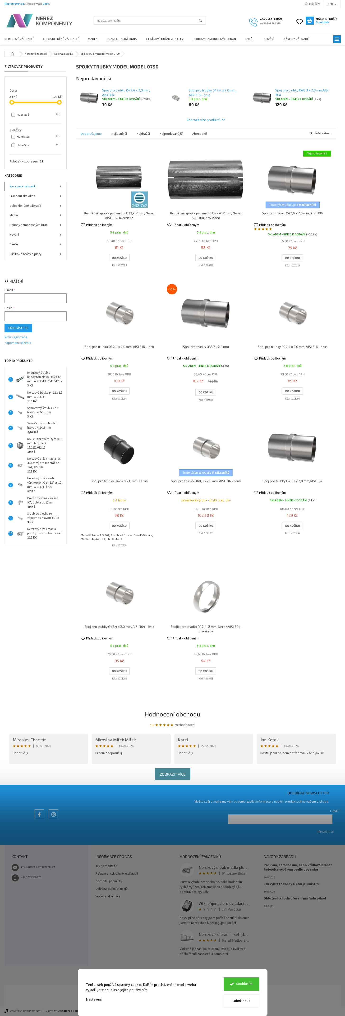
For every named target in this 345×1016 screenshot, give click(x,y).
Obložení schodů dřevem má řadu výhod (295, 898)
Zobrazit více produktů (204, 120)
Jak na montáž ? (106, 866)
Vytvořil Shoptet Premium (25, 1011)
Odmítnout (241, 1000)
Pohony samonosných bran (28, 225)
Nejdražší (143, 133)
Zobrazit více (172, 774)
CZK (330, 4)
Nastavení (94, 999)
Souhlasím (244, 983)
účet (46, 4)
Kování (14, 234)
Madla (13, 215)
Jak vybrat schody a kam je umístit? (291, 884)
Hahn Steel (38, 137)
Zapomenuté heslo (18, 343)
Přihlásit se (18, 328)
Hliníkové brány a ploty (25, 254)
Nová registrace (16, 337)
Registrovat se (14, 4)
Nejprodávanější (171, 133)
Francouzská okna (22, 196)
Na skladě (38, 114)
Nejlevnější (119, 133)
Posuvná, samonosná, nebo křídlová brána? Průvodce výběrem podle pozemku (298, 867)
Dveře (13, 244)
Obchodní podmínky (109, 881)
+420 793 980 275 (31, 877)
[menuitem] (60, 39)
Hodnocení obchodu (172, 714)
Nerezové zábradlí (22, 186)
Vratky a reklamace (108, 896)
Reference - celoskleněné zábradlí (117, 874)
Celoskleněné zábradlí (25, 205)
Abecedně (199, 133)
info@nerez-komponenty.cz (38, 867)
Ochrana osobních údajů (112, 889)
